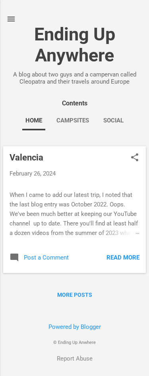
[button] (134, 158)
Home (33, 120)
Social (113, 120)
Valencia (26, 157)
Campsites (72, 120)
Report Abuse (75, 358)
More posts (74, 295)
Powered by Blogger (74, 326)
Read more (122, 257)
